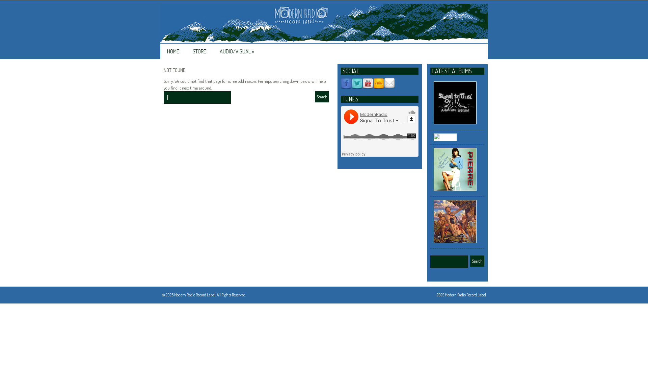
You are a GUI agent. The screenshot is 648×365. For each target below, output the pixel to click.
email (389, 83)
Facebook (346, 83)
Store (199, 51)
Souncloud (378, 83)
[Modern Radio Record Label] (324, 24)
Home (173, 51)
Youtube (367, 83)
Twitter (357, 83)
